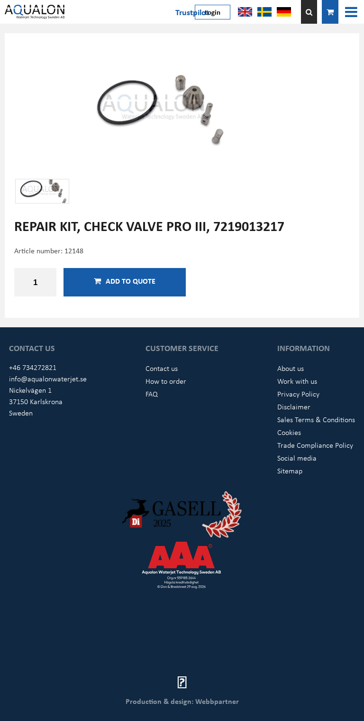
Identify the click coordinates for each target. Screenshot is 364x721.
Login (212, 12)
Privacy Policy (298, 393)
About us (290, 368)
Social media (297, 458)
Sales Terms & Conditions (316, 419)
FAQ (152, 393)
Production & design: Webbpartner (182, 701)
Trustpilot (192, 12)
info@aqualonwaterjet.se (48, 378)
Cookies (289, 432)
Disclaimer (293, 406)
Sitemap (289, 470)
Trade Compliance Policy (315, 445)
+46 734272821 (32, 367)
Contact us (162, 368)
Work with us (297, 381)
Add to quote (130, 281)
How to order (166, 381)
